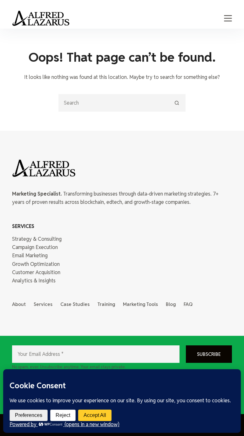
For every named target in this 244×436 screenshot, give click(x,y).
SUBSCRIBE (209, 354)
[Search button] (177, 103)
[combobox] (114, 103)
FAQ (188, 304)
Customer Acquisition (36, 272)
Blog (171, 304)
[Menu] (228, 18)
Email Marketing (30, 255)
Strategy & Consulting (37, 239)
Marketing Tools (140, 304)
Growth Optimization (36, 264)
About (19, 304)
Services (43, 304)
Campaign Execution (35, 247)
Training (106, 304)
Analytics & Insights (34, 280)
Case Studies (75, 304)
